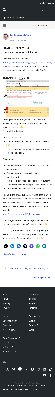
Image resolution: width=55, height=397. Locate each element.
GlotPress (34, 123)
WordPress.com (11, 338)
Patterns (33, 308)
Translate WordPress (15, 17)
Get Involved (35, 316)
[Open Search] (43, 10)
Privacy (6, 308)
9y (11, 38)
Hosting (6, 303)
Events (32, 320)
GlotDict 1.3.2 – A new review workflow (20, 50)
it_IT (25, 41)
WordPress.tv (10, 330)
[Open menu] (51, 10)
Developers (8, 325)
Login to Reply (10, 254)
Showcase (34, 294)
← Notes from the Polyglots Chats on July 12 (26, 268)
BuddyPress (9, 351)
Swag (33, 330)
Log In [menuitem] (42, 3)
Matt (6, 342)
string (28, 184)
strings (21, 141)
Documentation (10, 320)
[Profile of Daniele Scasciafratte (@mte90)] (6, 37)
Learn (5, 316)
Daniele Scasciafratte (20, 35)
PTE (21, 78)
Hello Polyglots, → (41, 277)
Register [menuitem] (50, 3)
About (5, 294)
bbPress (8, 347)
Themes (32, 299)
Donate (33, 325)
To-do (23, 254)
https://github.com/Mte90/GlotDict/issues (22, 214)
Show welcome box (41, 25)
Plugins (32, 303)
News (5, 299)
